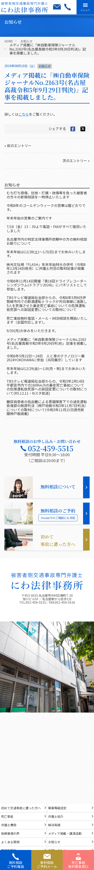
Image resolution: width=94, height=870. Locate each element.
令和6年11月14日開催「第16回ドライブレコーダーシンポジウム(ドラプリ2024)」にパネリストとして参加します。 (47, 285)
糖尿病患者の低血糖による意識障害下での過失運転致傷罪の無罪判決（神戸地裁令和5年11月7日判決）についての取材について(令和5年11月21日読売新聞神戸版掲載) (47, 407)
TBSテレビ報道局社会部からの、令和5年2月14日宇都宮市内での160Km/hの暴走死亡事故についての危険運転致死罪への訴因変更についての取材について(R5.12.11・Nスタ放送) (47, 387)
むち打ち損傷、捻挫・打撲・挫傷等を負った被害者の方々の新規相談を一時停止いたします (47, 194)
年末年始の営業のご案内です (29, 218)
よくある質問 (10, 842)
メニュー (85, 10)
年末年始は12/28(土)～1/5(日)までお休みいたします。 (46, 253)
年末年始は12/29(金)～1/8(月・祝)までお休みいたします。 (46, 370)
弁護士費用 (8, 825)
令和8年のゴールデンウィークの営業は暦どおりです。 (46, 207)
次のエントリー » (76, 160)
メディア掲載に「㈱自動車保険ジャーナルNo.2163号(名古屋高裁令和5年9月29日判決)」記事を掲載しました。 (47, 343)
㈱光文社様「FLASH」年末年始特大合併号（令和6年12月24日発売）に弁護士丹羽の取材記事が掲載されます (46, 268)
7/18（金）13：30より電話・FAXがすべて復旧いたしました (46, 228)
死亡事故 (7, 816)
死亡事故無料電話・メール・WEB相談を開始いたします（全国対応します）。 (47, 320)
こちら (23, 114)
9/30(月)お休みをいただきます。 (32, 330)
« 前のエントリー (17, 145)
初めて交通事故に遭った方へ (21, 808)
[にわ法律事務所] (47, 582)
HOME (8, 41)
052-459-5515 (36, 602)
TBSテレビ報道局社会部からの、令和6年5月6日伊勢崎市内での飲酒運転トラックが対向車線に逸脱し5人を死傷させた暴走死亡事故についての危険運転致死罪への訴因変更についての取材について (47, 303)
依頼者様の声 (10, 833)
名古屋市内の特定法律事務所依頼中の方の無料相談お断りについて (47, 241)
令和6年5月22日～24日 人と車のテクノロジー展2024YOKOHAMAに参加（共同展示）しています (46, 357)
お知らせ (26, 41)
